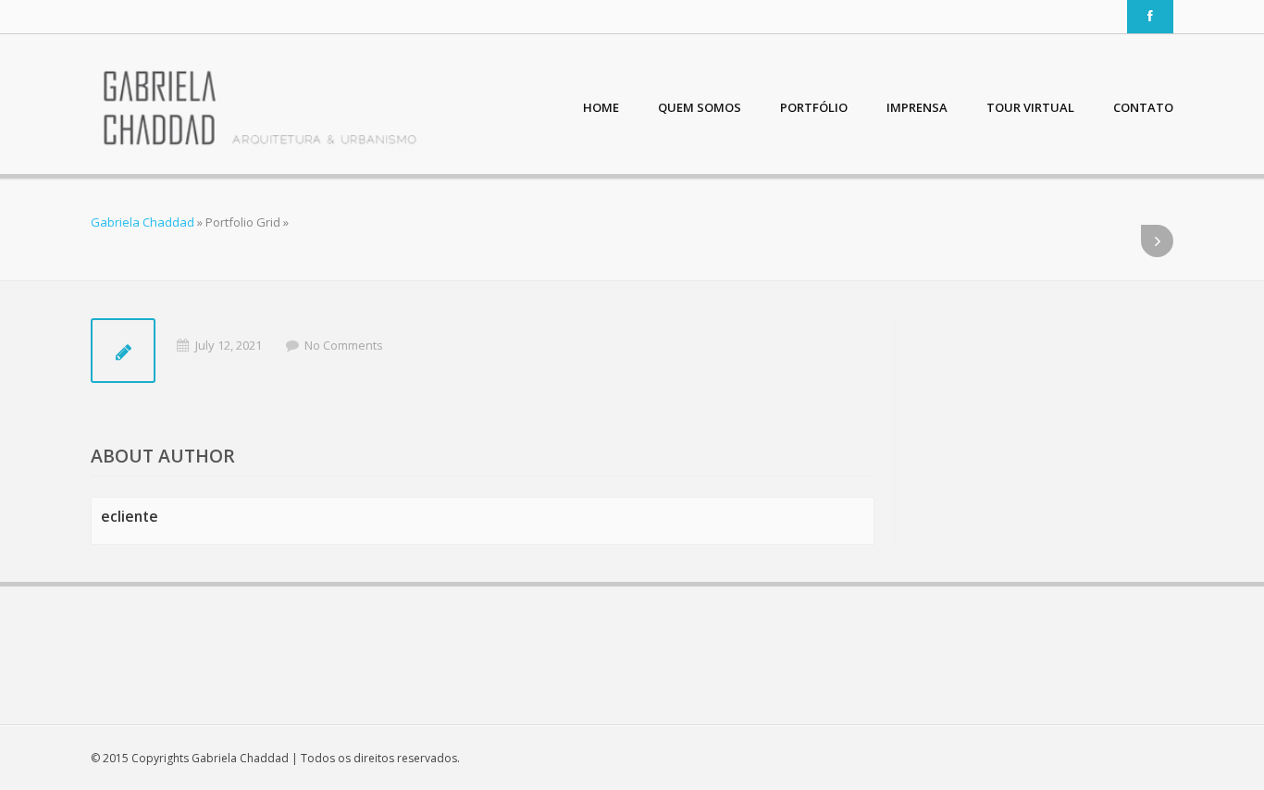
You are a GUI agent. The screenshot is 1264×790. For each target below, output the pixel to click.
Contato (1143, 107)
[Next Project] (1157, 241)
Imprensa (917, 107)
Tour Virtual (1030, 107)
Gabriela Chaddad (142, 222)
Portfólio (814, 107)
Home (601, 107)
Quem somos (699, 107)
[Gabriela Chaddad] (259, 108)
